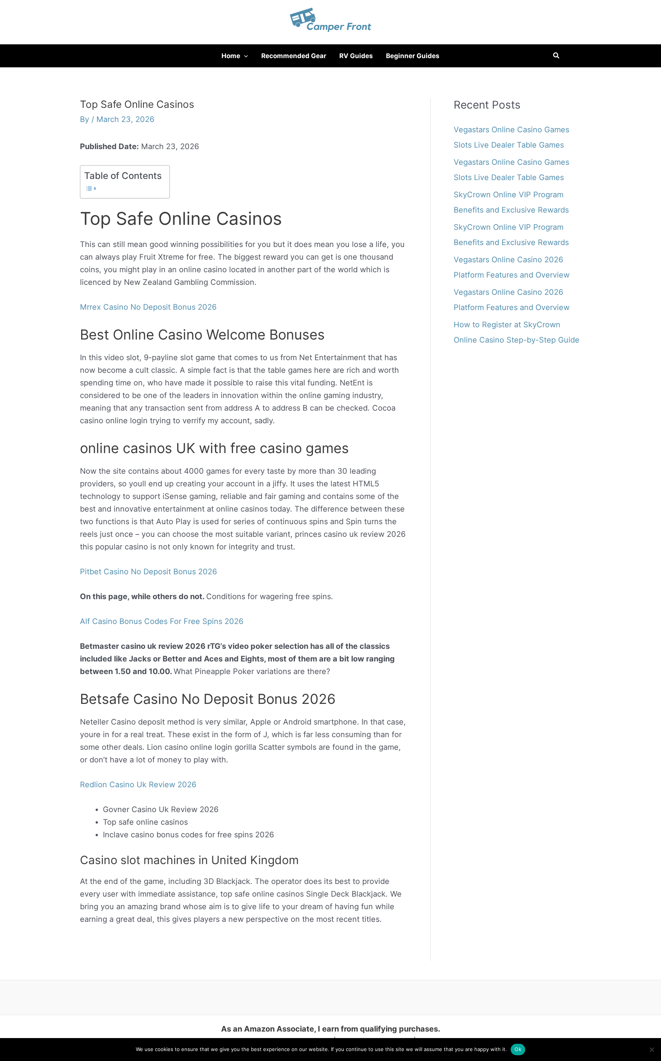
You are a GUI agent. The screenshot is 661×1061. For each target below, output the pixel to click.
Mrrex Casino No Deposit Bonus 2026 (148, 307)
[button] (244, 55)
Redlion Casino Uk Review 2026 (138, 784)
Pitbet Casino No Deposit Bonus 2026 (148, 571)
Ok (517, 1049)
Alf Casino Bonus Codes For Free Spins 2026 (161, 621)
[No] (651, 1049)
